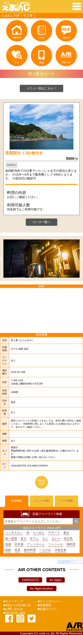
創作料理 (30, 550)
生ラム (34, 538)
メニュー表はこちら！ (41, 88)
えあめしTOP (11, 15)
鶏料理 (70, 544)
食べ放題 (11, 538)
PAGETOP (42, 482)
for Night (55, 580)
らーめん (39, 532)
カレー (56, 538)
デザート (54, 532)
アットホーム (36, 544)
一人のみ (45, 550)
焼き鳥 (68, 538)
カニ (45, 538)
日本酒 (18, 544)
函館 (8, 550)
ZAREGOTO (30, 580)
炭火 (23, 538)
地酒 (8, 544)
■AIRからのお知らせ (17, 605)
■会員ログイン (47, 609)
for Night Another (41, 588)
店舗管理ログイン (70, 561)
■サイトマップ (13, 601)
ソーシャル (55, 544)
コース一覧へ (41, 222)
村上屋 (27, 15)
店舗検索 (16, 500)
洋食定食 (60, 550)
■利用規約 (44, 605)
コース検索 (66, 500)
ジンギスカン (14, 532)
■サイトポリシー (49, 601)
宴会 (66, 532)
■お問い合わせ (13, 609)
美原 (17, 550)
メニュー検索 (41, 500)
